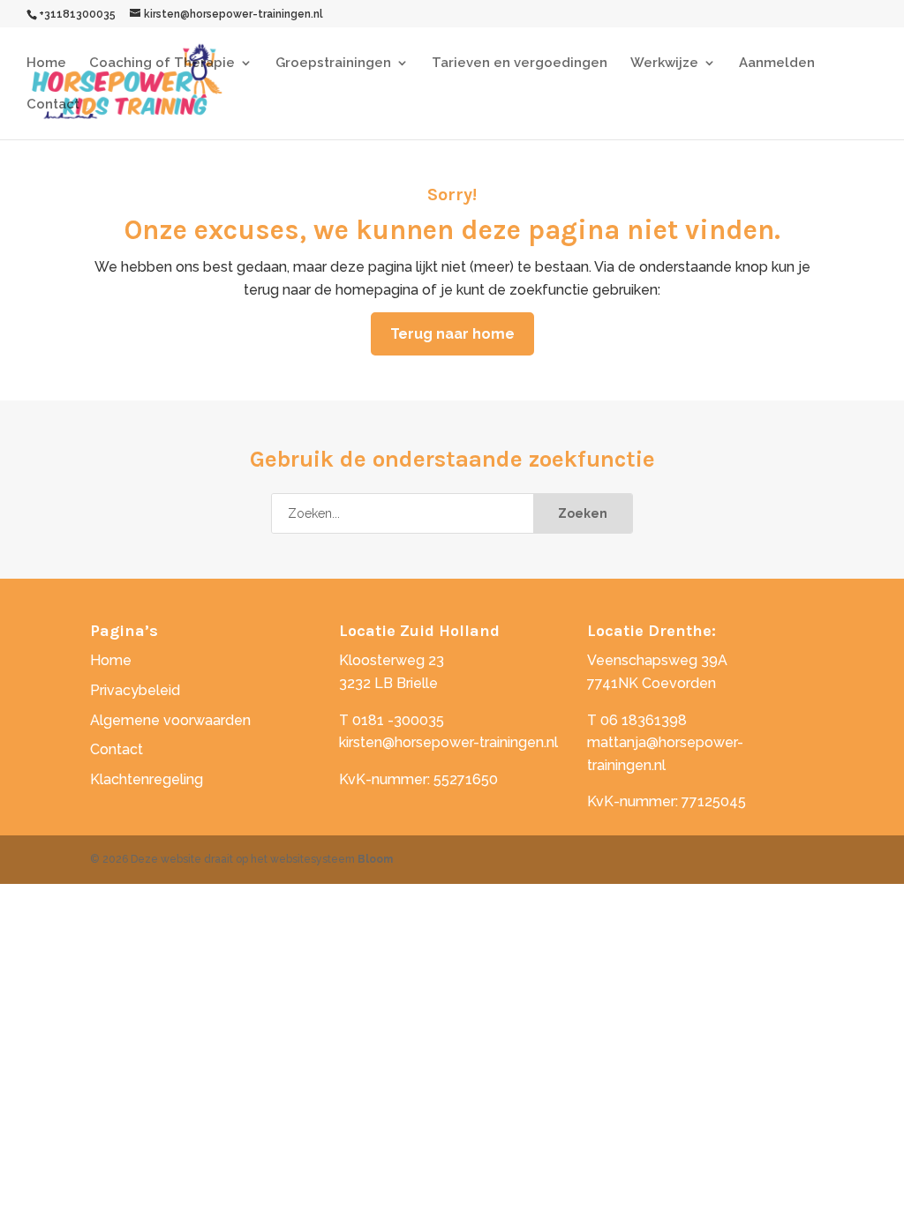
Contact (52, 105)
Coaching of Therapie (162, 63)
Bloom (375, 859)
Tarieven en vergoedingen (519, 63)
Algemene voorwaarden (170, 720)
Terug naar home (452, 334)
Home (46, 63)
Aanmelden (777, 63)
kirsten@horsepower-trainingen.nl (448, 742)
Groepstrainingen (333, 63)
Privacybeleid (135, 690)
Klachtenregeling (146, 779)
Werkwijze (664, 63)
